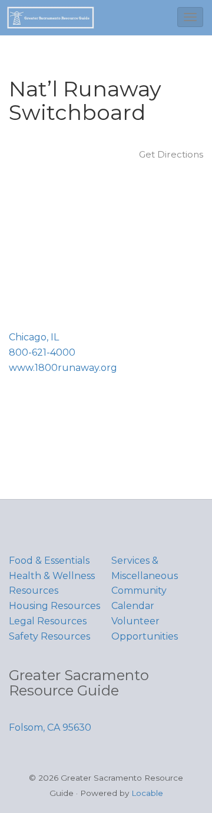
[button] (190, 17)
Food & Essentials (49, 560)
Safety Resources (49, 636)
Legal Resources (48, 621)
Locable (147, 793)
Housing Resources (54, 605)
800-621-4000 (42, 352)
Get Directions (171, 154)
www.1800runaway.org (63, 367)
